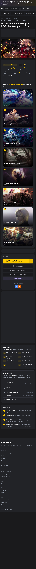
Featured (3, 460)
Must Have (4, 463)
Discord (3, 495)
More (4, 86)
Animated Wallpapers (11, 18)
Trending (6, 13)
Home (2, 18)
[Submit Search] (28, 8)
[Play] (3, 56)
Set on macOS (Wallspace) (19, 270)
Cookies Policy (4, 505)
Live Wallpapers (18, 13)
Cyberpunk (4, 479)
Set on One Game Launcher (19, 274)
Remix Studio (18, 278)
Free (30, 68)
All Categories (4, 465)
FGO (18, 68)
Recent (3, 455)
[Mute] (29, 56)
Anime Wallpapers (6, 471)
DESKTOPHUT (6, 442)
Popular (3, 458)
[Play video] (18, 48)
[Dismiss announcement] (34, 3)
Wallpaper (25, 68)
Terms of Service (5, 500)
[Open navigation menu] (33, 8)
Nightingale (13, 68)
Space (2, 484)
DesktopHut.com (9, 509)
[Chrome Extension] (16, 286)
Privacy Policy (4, 502)
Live (21, 68)
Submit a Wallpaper (8, 453)
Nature (3, 481)
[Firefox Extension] (19, 286)
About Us (3, 490)
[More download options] (31, 261)
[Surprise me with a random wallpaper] (24, 8)
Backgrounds (31, 13)
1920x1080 (24, 74)
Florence (7, 68)
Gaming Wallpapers (6, 476)
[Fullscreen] (32, 56)
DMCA (2, 497)
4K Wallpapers (5, 474)
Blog (2, 492)
